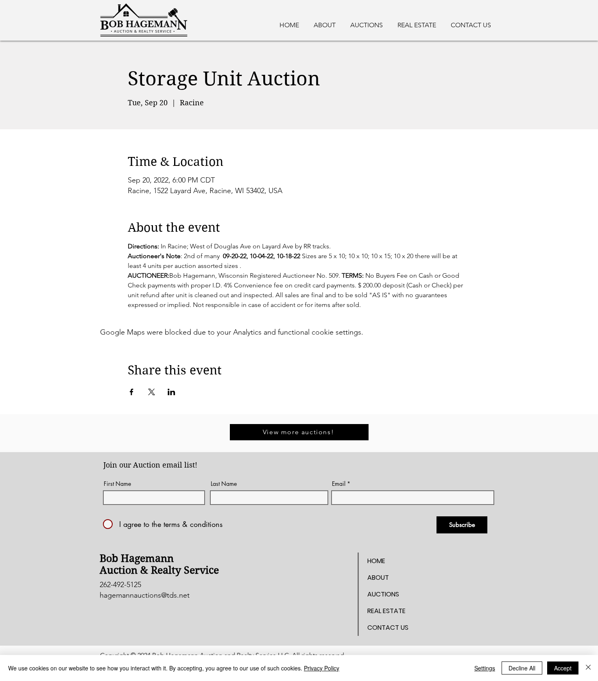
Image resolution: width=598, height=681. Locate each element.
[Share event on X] (151, 392)
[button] (416, 21)
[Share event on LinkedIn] (171, 392)
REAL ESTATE (386, 611)
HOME (376, 561)
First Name (117, 484)
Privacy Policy (321, 668)
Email (338, 484)
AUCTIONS (383, 594)
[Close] (588, 667)
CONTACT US (387, 627)
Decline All (522, 668)
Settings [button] (484, 668)
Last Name (224, 484)
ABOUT (378, 577)
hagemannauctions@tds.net (145, 595)
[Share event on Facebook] (131, 392)
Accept (563, 668)
